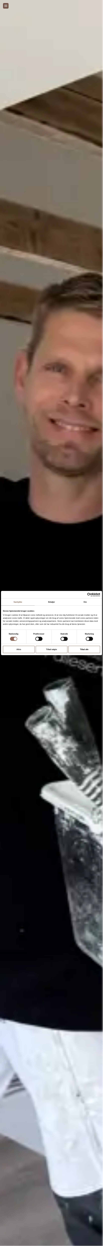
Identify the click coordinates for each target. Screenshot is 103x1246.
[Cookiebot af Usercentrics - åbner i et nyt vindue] (89, 595)
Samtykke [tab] (18, 602)
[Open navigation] (6, 6)
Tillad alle (84, 649)
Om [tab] (85, 602)
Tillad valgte (51, 649)
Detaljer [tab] (51, 602)
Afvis (18, 649)
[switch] (38, 639)
